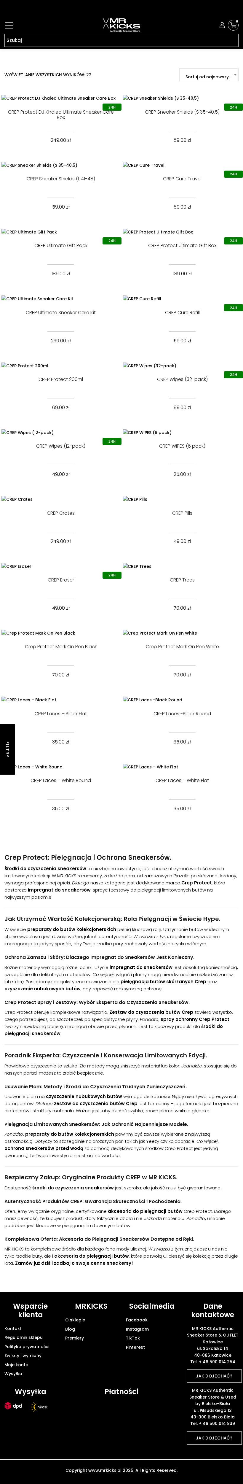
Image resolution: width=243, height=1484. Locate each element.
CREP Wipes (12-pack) (60, 446)
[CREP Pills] (182, 499)
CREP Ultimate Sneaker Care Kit (61, 312)
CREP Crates (61, 513)
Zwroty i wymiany (22, 1356)
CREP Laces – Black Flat (61, 713)
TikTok (133, 1338)
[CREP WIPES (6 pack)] (182, 432)
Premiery (74, 1338)
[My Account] (222, 25)
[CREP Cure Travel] (182, 165)
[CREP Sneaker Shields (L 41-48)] (60, 165)
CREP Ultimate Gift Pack (60, 245)
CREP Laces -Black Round (182, 713)
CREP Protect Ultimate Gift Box (182, 245)
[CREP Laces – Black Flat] (60, 699)
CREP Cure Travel (182, 178)
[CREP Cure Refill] (182, 298)
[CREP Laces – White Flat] (182, 766)
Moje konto (16, 1365)
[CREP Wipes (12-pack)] (60, 432)
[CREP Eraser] (60, 566)
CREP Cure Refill (182, 312)
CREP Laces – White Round (61, 780)
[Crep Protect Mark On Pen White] (182, 633)
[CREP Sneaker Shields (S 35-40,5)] (182, 98)
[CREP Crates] (60, 499)
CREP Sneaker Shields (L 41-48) (61, 178)
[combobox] (209, 74)
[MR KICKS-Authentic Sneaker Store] (121, 25)
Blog (70, 1329)
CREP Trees (182, 579)
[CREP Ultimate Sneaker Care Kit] (60, 298)
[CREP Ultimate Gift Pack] (60, 231)
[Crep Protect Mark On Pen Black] (60, 633)
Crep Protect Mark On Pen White (182, 646)
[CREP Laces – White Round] (60, 766)
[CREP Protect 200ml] (60, 365)
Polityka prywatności (26, 1347)
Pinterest (135, 1347)
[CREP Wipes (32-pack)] (182, 365)
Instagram (137, 1329)
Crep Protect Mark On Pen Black (61, 646)
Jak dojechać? (214, 1376)
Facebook (137, 1320)
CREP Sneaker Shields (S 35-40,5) (182, 112)
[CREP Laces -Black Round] (182, 699)
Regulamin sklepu (23, 1337)
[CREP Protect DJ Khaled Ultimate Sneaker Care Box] (60, 98)
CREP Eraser (61, 579)
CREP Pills (182, 513)
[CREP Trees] (182, 566)
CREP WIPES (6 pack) (182, 446)
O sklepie (75, 1320)
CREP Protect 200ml (61, 379)
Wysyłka (13, 1374)
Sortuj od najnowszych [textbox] (210, 77)
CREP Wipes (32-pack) (182, 379)
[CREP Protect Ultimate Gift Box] (182, 231)
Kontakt (13, 1329)
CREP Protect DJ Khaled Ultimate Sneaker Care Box (61, 115)
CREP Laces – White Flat (182, 780)
